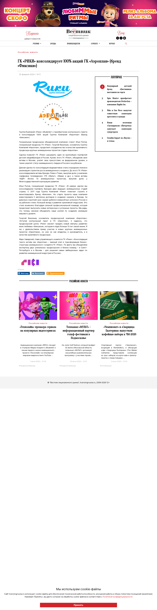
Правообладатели (73, 44)
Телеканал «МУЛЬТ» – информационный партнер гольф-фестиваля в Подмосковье (78, 332)
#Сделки (21, 269)
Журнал (112, 44)
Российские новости (28, 52)
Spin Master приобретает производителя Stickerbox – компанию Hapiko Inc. (119, 101)
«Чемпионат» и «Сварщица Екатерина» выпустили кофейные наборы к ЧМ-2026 (119, 330)
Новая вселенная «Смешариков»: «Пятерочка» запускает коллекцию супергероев (119, 127)
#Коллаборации (105, 365)
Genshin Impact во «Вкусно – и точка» (119, 139)
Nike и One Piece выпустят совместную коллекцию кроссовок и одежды (119, 113)
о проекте (94, 44)
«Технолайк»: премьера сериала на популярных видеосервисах (38, 328)
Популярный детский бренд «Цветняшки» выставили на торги (119, 89)
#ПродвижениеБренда (27, 365)
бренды (53, 44)
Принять (78, 605)
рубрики (36, 44)
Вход (121, 33)
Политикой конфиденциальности (117, 597)
